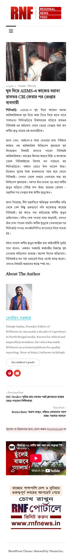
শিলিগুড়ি (32, 86)
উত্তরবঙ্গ (21, 86)
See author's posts (23, 362)
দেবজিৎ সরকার (18, 318)
